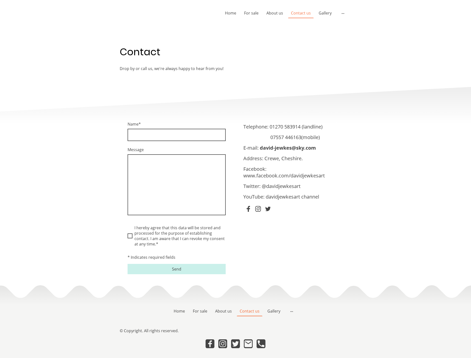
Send (176, 269)
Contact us (301, 13)
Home (230, 13)
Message (136, 149)
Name (134, 124)
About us (274, 13)
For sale (251, 13)
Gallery (325, 13)
